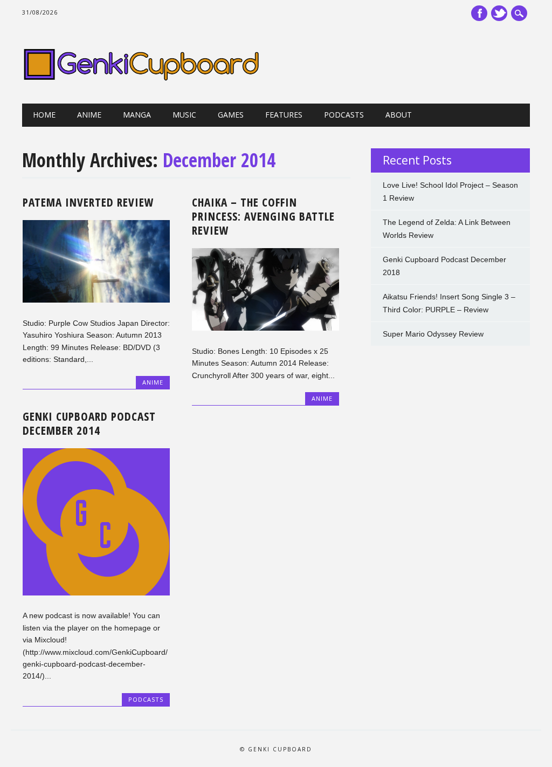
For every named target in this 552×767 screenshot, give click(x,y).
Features (283, 114)
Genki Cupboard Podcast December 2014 (89, 423)
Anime (89, 114)
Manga (137, 114)
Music (184, 114)
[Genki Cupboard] (141, 81)
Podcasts (344, 114)
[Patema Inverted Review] (96, 300)
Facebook (479, 13)
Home (44, 114)
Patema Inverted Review (88, 202)
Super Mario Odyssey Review (433, 334)
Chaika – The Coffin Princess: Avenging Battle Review (263, 216)
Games (231, 114)
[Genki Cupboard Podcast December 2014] (96, 592)
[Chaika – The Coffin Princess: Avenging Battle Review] (265, 328)
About (398, 114)
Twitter (499, 13)
